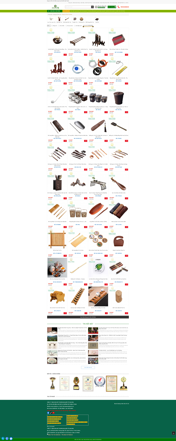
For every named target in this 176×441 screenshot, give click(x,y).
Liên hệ (126, 2)
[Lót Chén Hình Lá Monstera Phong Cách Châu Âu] (98, 277)
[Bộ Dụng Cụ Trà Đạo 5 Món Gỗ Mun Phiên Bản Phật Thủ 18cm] (57, 162)
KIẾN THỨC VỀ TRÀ (120, 11)
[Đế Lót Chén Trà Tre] (57, 248)
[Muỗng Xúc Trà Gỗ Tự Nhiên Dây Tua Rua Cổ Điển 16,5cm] (98, 133)
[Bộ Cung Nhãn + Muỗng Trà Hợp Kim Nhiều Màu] (78, 133)
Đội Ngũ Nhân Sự (121, 2)
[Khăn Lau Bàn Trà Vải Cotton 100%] (118, 219)
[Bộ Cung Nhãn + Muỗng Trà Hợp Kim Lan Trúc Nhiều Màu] (57, 133)
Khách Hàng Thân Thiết (104, 2)
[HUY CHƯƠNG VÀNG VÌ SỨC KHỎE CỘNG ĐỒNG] (99, 383)
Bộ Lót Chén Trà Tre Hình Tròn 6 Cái (57, 307)
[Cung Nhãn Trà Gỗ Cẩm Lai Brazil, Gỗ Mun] (98, 219)
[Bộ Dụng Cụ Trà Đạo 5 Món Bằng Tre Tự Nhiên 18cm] (98, 162)
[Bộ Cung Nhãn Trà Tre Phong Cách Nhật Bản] (57, 219)
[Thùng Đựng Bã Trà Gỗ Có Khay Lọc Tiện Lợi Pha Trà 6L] (118, 104)
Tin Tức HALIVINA (96, 2)
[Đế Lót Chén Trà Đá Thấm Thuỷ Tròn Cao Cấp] (98, 248)
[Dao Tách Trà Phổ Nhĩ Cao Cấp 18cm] (118, 277)
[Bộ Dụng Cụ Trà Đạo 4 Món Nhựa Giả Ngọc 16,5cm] (118, 162)
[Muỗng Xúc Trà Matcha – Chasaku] (78, 277)
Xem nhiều (62, 25)
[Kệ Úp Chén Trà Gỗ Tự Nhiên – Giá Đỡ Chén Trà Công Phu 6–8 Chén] (78, 47)
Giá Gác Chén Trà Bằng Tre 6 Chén (98, 307)
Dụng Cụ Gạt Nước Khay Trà (119, 250)
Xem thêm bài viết (88, 367)
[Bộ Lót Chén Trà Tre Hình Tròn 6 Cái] (57, 305)
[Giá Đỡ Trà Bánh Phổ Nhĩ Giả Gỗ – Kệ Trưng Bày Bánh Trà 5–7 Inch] (98, 47)
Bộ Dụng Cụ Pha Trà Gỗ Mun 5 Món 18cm (77, 164)
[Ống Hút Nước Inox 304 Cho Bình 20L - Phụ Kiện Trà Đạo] (118, 76)
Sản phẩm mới (66, 11)
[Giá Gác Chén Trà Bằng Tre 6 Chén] (98, 305)
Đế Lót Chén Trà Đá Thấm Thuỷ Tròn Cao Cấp (98, 250)
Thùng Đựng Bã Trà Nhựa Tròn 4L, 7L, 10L (77, 221)
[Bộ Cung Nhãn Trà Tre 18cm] (78, 248)
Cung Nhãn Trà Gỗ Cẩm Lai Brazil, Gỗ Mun (98, 221)
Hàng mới (55, 25)
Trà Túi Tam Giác (83, 11)
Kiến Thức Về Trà (88, 2)
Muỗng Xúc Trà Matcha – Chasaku (78, 279)
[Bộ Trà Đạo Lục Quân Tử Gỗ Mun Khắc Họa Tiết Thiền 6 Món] (57, 191)
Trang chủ (70, 2)
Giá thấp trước (79, 25)
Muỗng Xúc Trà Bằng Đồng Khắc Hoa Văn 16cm (118, 135)
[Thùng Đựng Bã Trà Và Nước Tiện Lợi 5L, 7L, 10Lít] (78, 104)
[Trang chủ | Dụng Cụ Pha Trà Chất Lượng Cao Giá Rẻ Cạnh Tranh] (55, 8)
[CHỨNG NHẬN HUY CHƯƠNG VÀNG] (88, 384)
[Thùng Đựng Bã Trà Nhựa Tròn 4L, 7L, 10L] (78, 219)
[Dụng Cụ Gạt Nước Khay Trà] (118, 248)
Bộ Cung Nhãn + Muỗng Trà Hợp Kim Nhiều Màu (78, 135)
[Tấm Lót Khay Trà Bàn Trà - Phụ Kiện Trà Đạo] (118, 47)
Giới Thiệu (82, 2)
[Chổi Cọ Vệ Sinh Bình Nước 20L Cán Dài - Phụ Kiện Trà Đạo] (57, 104)
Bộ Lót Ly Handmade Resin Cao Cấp (57, 279)
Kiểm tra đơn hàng (76, 2)
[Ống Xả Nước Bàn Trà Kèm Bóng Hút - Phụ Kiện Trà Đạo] (98, 76)
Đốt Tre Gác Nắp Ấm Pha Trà (119, 307)
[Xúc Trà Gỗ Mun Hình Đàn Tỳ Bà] (118, 191)
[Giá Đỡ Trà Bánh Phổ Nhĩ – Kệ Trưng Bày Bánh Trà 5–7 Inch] (57, 76)
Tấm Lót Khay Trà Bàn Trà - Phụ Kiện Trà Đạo (118, 49)
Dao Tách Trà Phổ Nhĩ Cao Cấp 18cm (118, 279)
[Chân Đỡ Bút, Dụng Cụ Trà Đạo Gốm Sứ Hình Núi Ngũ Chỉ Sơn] (78, 191)
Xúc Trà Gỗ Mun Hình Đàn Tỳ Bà (118, 192)
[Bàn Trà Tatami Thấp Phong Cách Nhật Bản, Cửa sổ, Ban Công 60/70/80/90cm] (98, 191)
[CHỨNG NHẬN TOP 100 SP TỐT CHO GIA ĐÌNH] (111, 383)
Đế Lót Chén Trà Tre (57, 250)
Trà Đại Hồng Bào (92, 11)
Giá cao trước (70, 25)
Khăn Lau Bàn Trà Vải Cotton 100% (119, 221)
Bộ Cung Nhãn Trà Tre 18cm (77, 250)
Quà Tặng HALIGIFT (101, 11)
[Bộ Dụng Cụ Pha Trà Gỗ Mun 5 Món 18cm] (78, 162)
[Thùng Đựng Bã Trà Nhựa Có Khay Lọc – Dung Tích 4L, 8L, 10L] (98, 104)
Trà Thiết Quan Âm (74, 11)
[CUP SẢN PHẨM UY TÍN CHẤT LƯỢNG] (52, 383)
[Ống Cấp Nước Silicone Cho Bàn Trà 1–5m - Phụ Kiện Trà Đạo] (78, 76)
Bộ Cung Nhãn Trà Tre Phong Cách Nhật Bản (57, 221)
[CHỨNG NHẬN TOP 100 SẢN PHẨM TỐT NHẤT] (64, 383)
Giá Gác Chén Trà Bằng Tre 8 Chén (78, 307)
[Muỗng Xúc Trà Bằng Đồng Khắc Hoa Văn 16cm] (118, 133)
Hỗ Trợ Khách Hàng (113, 2)
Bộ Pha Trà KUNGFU (110, 11)
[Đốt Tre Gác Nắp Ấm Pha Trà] (118, 305)
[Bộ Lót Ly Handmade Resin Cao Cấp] (57, 277)
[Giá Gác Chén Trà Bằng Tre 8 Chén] (78, 305)
